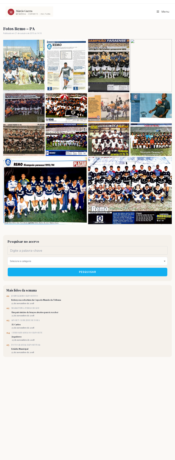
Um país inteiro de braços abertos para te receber (35, 312)
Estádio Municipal (26, 349)
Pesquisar (87, 272)
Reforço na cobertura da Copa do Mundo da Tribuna (36, 300)
